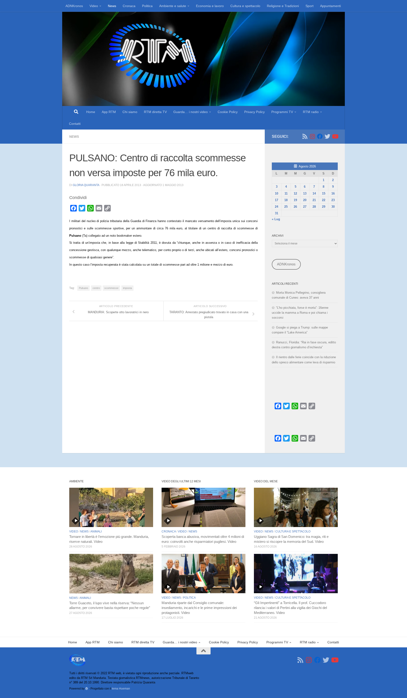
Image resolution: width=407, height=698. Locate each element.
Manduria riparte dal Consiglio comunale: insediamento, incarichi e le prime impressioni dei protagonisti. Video (199, 608)
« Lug (276, 219)
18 (286, 200)
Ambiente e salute (172, 6)
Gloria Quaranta (86, 185)
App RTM (109, 112)
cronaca (169, 531)
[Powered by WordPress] (86, 688)
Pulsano (83, 288)
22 (323, 200)
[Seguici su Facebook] (320, 136)
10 (276, 193)
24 (276, 206)
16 (333, 193)
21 (314, 200)
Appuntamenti (330, 6)
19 (295, 200)
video (73, 531)
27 (304, 206)
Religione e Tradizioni (283, 6)
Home (90, 112)
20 (304, 200)
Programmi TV (282, 112)
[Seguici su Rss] (305, 136)
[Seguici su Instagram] (312, 136)
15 (323, 193)
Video (94, 6)
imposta (127, 288)
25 (286, 206)
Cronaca (129, 6)
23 (333, 200)
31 (276, 213)
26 (295, 206)
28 (314, 206)
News (112, 6)
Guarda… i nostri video (190, 112)
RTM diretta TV (155, 112)
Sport (309, 6)
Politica (147, 6)
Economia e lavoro (210, 6)
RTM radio (311, 112)
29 (323, 206)
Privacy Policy (254, 112)
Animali (96, 531)
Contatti (75, 124)
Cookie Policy (228, 112)
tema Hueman (121, 688)
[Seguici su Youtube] (335, 136)
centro (96, 288)
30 (333, 206)
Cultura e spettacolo (245, 6)
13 (304, 193)
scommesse (111, 288)
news (74, 136)
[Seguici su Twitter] (327, 136)
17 (276, 200)
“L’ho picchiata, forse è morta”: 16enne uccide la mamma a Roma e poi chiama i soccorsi (300, 312)
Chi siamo (129, 112)
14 (314, 193)
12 (295, 193)
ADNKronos (74, 6)
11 (286, 193)
